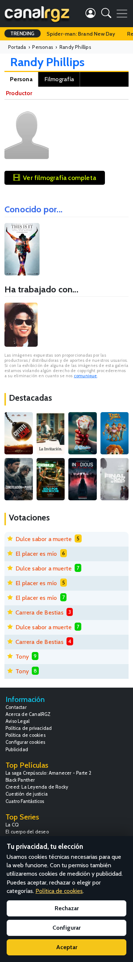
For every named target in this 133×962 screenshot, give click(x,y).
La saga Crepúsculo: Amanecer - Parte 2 (49, 773)
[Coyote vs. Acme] (18, 433)
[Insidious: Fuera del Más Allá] (82, 479)
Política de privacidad (29, 728)
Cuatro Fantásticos (25, 801)
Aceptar (66, 947)
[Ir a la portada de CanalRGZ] (36, 13)
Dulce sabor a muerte (44, 539)
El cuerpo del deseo (27, 832)
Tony (22, 656)
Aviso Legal (18, 721)
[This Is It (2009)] (22, 249)
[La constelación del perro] (18, 479)
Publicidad (17, 749)
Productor (19, 93)
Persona (21, 79)
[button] (106, 14)
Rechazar (67, 908)
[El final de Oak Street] (114, 479)
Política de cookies (25, 735)
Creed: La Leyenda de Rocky (37, 787)
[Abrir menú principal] (122, 13)
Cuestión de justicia (27, 794)
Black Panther (20, 780)
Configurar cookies (25, 742)
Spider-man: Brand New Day (81, 33)
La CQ (12, 825)
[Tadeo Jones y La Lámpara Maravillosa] (114, 433)
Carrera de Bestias (40, 612)
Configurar (66, 927)
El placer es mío (36, 553)
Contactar (16, 707)
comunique (85, 375)
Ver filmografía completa (59, 177)
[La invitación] (51, 433)
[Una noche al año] (51, 479)
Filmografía (59, 79)
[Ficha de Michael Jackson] (21, 325)
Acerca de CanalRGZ (28, 714)
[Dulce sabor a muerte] (82, 433)
